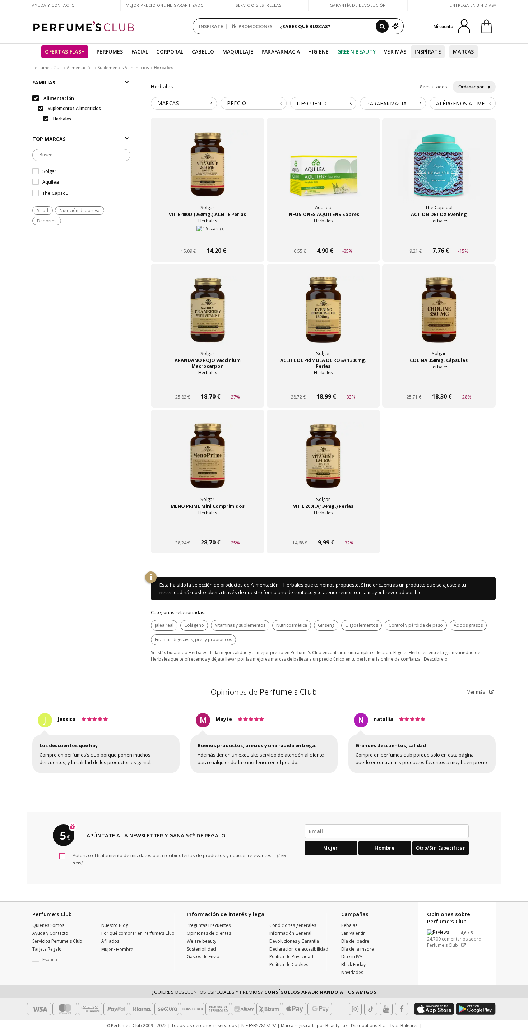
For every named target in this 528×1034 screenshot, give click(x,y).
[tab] (184, 103)
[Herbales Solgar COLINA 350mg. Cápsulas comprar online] (439, 383)
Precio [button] (236, 103)
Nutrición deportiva (79, 210)
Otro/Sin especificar (440, 848)
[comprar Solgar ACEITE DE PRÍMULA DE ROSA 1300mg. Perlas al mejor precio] (323, 317)
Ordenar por (471, 87)
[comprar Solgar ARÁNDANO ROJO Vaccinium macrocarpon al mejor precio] (207, 317)
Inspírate (427, 51)
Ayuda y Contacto (53, 5)
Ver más (476, 692)
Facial (139, 51)
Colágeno (194, 625)
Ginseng (326, 625)
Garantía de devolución (358, 5)
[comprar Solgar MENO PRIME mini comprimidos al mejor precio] (207, 463)
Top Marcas (49, 138)
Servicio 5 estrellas (258, 5)
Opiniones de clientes (209, 933)
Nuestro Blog (114, 925)
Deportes (46, 221)
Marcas (463, 51)
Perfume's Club (47, 67)
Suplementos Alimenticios (123, 67)
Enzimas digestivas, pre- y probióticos (193, 640)
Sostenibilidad (201, 949)
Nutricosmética (291, 625)
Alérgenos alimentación (466, 103)
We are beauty (201, 941)
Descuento (313, 103)
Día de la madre (357, 949)
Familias (43, 82)
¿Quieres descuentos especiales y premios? (264, 992)
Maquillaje (237, 51)
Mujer (330, 848)
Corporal (169, 51)
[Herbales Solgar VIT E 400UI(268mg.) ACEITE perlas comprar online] (207, 237)
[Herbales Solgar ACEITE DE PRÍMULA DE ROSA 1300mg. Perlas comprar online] (323, 383)
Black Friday (353, 964)
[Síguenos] (401, 1009)
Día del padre (355, 941)
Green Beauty (356, 51)
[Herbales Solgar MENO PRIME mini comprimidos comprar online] (207, 529)
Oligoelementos (361, 625)
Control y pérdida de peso (416, 625)
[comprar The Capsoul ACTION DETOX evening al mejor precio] (439, 171)
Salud (42, 210)
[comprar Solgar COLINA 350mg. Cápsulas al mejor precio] (439, 317)
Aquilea (50, 182)
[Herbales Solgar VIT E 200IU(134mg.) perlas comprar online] (323, 529)
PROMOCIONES (255, 26)
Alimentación (80, 67)
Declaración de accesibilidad (298, 949)
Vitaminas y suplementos (240, 625)
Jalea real (164, 625)
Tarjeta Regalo (47, 949)
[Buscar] (382, 26)
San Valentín (353, 933)
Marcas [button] (168, 103)
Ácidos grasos (468, 625)
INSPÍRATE (211, 26)
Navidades (352, 972)
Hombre (384, 848)
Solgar (49, 171)
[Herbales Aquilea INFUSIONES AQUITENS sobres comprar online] (323, 237)
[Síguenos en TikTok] (370, 1009)
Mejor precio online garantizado (165, 5)
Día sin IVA (351, 956)
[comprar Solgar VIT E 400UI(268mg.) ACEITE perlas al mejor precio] (207, 171)
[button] (61, 959)
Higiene (318, 51)
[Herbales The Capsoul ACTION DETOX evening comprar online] (439, 237)
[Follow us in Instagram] (355, 1009)
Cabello (203, 51)
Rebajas (349, 925)
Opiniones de (264, 692)
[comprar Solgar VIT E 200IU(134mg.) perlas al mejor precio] (323, 463)
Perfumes (110, 51)
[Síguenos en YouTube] (386, 1009)
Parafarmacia (280, 51)
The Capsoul (56, 193)
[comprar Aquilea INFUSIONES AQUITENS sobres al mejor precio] (323, 171)
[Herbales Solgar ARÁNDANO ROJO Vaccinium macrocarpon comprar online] (207, 383)
